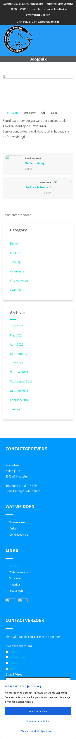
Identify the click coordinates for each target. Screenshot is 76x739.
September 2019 (21, 354)
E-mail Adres (14, 674)
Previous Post (35, 161)
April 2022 (16, 344)
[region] (38, 709)
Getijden (14, 566)
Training (15, 262)
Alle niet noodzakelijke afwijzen (38, 731)
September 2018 (21, 381)
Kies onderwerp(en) (19, 646)
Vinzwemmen (19, 280)
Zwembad (16, 290)
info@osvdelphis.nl (27, 491)
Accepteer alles (38, 711)
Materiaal (14, 584)
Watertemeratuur (19, 572)
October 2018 (19, 372)
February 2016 (19, 400)
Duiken (54, 113)
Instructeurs (16, 590)
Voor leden (15, 578)
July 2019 (16, 363)
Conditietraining (18, 534)
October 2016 (19, 391)
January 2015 (18, 409)
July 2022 (16, 326)
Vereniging (17, 271)
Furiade (15, 253)
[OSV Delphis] (18, 39)
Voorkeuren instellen (38, 721)
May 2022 (16, 335)
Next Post (38, 185)
